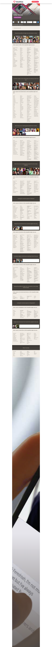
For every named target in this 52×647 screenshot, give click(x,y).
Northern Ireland (15, 183)
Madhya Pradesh (15, 65)
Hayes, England (35, 184)
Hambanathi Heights (22, 339)
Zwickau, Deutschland (21, 277)
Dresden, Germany (36, 277)
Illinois (14, 107)
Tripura (21, 56)
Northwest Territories (14, 145)
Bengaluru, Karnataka (35, 52)
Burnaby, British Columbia (29, 144)
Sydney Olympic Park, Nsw (29, 237)
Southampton (35, 187)
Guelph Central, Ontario (29, 156)
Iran (27, 355)
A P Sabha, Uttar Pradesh (29, 72)
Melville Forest (21, 244)
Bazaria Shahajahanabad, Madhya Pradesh (36, 69)
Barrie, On (35, 142)
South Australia (15, 239)
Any (27, 209)
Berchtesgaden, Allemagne (35, 276)
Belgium (28, 351)
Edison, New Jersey (29, 105)
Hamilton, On (28, 140)
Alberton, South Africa (29, 335)
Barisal (14, 310)
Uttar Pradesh (21, 57)
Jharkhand (14, 62)
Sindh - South (14, 212)
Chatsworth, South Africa (36, 338)
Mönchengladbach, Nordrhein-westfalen (29, 271)
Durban (35, 333)
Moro (27, 215)
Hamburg (28, 279)
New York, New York (29, 97)
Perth (34, 247)
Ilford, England (28, 189)
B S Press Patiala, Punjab (36, 71)
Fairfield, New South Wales (22, 239)
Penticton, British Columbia (36, 145)
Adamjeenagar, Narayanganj (22, 310)
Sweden (21, 352)
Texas (20, 110)
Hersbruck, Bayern (36, 280)
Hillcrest (28, 341)
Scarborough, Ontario (15, 154)
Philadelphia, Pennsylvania (28, 100)
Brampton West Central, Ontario (36, 147)
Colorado (14, 100)
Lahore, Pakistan (22, 215)
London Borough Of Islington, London (29, 188)
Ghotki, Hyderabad (36, 208)
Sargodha (21, 211)
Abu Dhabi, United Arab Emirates (22, 298)
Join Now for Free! (35, 1)
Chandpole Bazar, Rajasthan (36, 65)
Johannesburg (21, 333)
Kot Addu (35, 217)
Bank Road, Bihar (36, 48)
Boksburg (21, 336)
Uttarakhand (21, 58)
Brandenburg (14, 270)
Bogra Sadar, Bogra (36, 312)
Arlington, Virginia (36, 116)
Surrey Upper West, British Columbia (29, 159)
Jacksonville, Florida (36, 103)
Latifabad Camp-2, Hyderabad (29, 206)
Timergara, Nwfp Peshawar (29, 211)
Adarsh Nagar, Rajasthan (35, 64)
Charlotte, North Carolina (36, 107)
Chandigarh (28, 67)
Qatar (34, 351)
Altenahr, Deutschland (21, 278)
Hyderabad (28, 48)
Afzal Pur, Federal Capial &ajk (15, 216)
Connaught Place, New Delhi (29, 50)
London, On (21, 151)
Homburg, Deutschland (28, 281)
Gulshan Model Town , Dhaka (22, 316)
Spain (34, 352)
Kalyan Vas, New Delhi (29, 63)
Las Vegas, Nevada (29, 107)
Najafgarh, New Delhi (35, 61)
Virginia (21, 113)
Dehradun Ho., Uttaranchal (28, 57)
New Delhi (21, 65)
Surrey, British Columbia (21, 145)
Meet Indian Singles (15, 24)
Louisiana (14, 111)
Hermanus (21, 341)
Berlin (14, 269)
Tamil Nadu (21, 55)
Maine (14, 112)
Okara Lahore (28, 210)
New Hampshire (22, 98)
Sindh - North (14, 211)
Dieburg (28, 280)
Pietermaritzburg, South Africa (22, 335)
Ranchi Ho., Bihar (36, 66)
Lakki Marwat (21, 213)
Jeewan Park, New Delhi (29, 74)
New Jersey (21, 99)
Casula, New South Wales (22, 235)
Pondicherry (21, 52)
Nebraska (21, 96)
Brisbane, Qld (14, 243)
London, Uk (14, 187)
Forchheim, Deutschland (28, 274)
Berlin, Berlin (21, 272)
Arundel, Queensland (35, 241)
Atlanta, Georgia (36, 114)
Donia (27, 310)
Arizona (14, 97)
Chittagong (14, 311)
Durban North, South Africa (22, 338)
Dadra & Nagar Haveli (15, 55)
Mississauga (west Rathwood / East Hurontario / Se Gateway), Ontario (29, 146)
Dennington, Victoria (29, 250)
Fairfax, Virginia (36, 99)
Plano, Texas (35, 110)
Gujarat (14, 58)
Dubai (14, 296)
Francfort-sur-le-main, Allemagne (36, 273)
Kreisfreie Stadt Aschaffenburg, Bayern (35, 279)
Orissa (21, 51)
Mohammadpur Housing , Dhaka (36, 315)
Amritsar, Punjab (36, 56)
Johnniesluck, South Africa (22, 342)
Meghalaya (21, 48)
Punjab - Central (15, 208)
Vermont (21, 112)
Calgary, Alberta (22, 144)
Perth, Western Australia (15, 247)
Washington (21, 114)
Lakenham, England (22, 183)
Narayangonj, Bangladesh (35, 314)
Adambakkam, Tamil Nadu (22, 60)
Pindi (34, 216)
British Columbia (15, 141)
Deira (27, 297)
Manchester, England (22, 193)
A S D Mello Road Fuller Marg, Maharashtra (29, 70)
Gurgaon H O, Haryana (21, 64)
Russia (21, 351)
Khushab (28, 207)
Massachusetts (15, 114)
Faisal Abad (35, 215)
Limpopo (14, 336)
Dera (27, 298)
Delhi (20, 62)
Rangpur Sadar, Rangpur (35, 316)
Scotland (14, 184)
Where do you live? (29, 20)
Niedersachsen (15, 275)
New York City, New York (29, 117)
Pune (34, 55)
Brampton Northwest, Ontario (29, 153)
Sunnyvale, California (36, 98)
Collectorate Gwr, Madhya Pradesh (36, 50)
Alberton (21, 340)
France (14, 352)
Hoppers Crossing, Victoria (29, 244)
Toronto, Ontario (15, 153)
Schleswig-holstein (22, 269)
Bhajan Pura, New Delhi (29, 56)
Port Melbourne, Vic (22, 247)
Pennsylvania (21, 106)
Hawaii (14, 105)
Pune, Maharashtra (29, 68)
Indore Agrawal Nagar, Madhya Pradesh (28, 52)
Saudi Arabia (14, 351)
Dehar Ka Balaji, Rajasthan (36, 53)
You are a (14, 20)
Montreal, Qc (28, 142)
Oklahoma (21, 104)
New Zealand (21, 355)
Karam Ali (35, 210)
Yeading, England (22, 182)
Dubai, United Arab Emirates (15, 298)
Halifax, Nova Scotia (22, 147)
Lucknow (35, 72)
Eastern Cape (14, 333)
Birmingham (28, 182)
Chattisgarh (14, 53)
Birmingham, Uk (22, 184)
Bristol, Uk (21, 189)
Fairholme (28, 248)
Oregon (21, 105)
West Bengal (21, 59)
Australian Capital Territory (15, 235)
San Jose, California (29, 102)
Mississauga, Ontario (21, 140)
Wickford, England (29, 186)
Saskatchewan (14, 150)
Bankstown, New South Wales (29, 241)
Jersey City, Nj (35, 106)
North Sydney (28, 238)
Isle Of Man (14, 182)
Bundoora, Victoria (36, 242)
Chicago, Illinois (29, 96)
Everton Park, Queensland (21, 250)
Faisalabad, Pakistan (29, 213)
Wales (14, 185)
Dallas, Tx (28, 115)
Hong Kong (28, 352)
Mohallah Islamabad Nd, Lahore (36, 213)
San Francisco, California (28, 119)
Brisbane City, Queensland (28, 239)
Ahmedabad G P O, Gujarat (29, 66)
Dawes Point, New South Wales (22, 251)
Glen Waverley (35, 238)
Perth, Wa (14, 244)
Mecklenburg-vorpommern (14, 274)
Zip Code (34, 20)
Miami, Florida (28, 121)
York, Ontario (28, 155)
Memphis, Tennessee (36, 100)
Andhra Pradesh (15, 49)
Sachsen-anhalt (22, 268)
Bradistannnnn (28, 190)
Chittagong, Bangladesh (21, 314)
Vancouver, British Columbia (22, 154)
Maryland (14, 113)
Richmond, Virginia (36, 113)
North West (14, 338)
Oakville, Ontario (36, 144)
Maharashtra (14, 66)
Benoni (28, 343)
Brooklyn (35, 214)
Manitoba (14, 142)
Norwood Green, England (22, 185)
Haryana (14, 59)
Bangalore (21, 63)
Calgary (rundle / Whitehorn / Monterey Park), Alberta (36, 149)
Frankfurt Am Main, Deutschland (22, 273)
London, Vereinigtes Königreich (29, 194)
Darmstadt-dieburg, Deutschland (29, 275)
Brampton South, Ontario (36, 143)
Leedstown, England (29, 183)
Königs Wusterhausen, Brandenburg (36, 270)
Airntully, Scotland (36, 189)
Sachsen (21, 267)
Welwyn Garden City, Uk (36, 183)
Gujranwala (21, 212)
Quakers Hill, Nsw (22, 245)
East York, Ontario (29, 141)
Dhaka (14, 315)
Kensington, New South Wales (29, 245)
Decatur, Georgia (36, 104)
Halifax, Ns (35, 140)
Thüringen (21, 270)
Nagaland (21, 50)
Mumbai (21, 61)
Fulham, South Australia (21, 241)
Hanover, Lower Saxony (28, 268)
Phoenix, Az (28, 110)
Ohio (20, 103)
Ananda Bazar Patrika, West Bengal (36, 62)
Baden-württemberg (15, 267)
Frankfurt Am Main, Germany (22, 271)
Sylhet (14, 314)
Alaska (14, 96)
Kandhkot (35, 211)
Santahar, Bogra (22, 317)
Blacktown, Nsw (35, 239)
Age (21, 20)
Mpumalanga (14, 337)
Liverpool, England (36, 191)
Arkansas (14, 98)
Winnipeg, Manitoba (22, 150)
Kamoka (21, 219)
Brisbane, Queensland (21, 236)
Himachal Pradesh (15, 60)
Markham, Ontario (22, 155)
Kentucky (14, 110)
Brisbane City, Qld (36, 243)
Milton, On (35, 155)
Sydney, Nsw (14, 242)
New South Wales (15, 236)
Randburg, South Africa (29, 333)
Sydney (28, 246)
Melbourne (21, 246)
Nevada (21, 97)
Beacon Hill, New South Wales (22, 243)
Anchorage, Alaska (36, 115)
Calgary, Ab (21, 149)
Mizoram (21, 49)
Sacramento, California (28, 112)
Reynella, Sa (21, 242)
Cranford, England (22, 192)
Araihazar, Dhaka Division (36, 311)
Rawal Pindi (28, 214)
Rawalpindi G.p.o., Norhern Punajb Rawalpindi (22, 210)
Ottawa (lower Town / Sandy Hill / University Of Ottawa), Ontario (36, 158)
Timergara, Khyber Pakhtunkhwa (22, 217)
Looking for (18, 20)
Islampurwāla (35, 209)
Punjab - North (15, 209)
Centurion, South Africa (29, 339)
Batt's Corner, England (28, 191)
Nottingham (14, 192)
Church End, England (29, 192)
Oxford (34, 190)
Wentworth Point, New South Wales (36, 237)
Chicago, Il (35, 96)
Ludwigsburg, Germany (35, 268)
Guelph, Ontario (36, 156)
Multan (21, 214)
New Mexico (21, 100)
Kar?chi (28, 212)
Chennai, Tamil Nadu (29, 71)
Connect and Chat (17, 17)
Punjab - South (15, 210)
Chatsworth (28, 342)
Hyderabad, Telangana (28, 62)
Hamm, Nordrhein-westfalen (29, 278)
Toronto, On (21, 148)
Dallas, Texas (28, 106)
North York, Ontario (22, 142)
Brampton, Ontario (15, 152)
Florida (14, 103)
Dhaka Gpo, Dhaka (29, 312)
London (14, 186)
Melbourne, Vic (15, 246)
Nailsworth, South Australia (29, 242)
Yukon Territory (15, 151)
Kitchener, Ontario (36, 141)
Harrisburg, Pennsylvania (35, 111)
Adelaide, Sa (14, 245)
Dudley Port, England (21, 187)
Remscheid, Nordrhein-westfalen (29, 277)
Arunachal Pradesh (15, 50)
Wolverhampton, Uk (36, 188)
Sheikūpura (28, 218)
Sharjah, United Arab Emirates (29, 296)
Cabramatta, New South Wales (29, 249)
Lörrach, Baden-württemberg (22, 280)
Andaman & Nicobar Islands (15, 48)
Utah (20, 111)
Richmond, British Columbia (29, 148)
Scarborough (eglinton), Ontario (29, 152)
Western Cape (14, 340)
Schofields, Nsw (28, 247)
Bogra (34, 310)
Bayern (14, 268)
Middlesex (28, 187)
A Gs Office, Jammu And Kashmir (36, 58)
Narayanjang (28, 313)
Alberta (14, 140)
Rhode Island (21, 107)
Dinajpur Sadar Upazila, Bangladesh (29, 311)
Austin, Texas (35, 97)
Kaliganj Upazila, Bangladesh (29, 314)
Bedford (28, 184)
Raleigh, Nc (28, 120)
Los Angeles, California (28, 104)
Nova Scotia (14, 146)
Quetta (21, 218)
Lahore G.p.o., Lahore (15, 217)
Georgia (14, 104)
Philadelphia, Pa (36, 109)
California (14, 99)
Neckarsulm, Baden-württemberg (36, 272)
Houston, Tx (28, 101)
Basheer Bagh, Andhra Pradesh (29, 60)
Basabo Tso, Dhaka (22, 312)
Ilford (20, 188)
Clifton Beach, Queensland (21, 248)
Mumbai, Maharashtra (21, 67)
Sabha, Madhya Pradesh (35, 67)
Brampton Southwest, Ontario (36, 152)
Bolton (14, 190)
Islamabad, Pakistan (36, 212)
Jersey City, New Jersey (29, 98)
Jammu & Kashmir (15, 61)
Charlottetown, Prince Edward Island (36, 153)
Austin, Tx (35, 108)
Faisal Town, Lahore (29, 208)
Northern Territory (15, 237)
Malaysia (14, 355)
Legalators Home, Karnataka (29, 59)
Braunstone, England (15, 191)
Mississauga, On (22, 143)
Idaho (13, 106)
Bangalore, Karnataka (36, 57)
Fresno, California (36, 105)
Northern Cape (15, 339)
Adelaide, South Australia (22, 238)
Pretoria (21, 337)
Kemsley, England (29, 185)
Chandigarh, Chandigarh (28, 65)
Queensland (14, 238)
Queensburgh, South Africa (29, 340)
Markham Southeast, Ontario (29, 149)
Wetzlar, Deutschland (28, 270)
